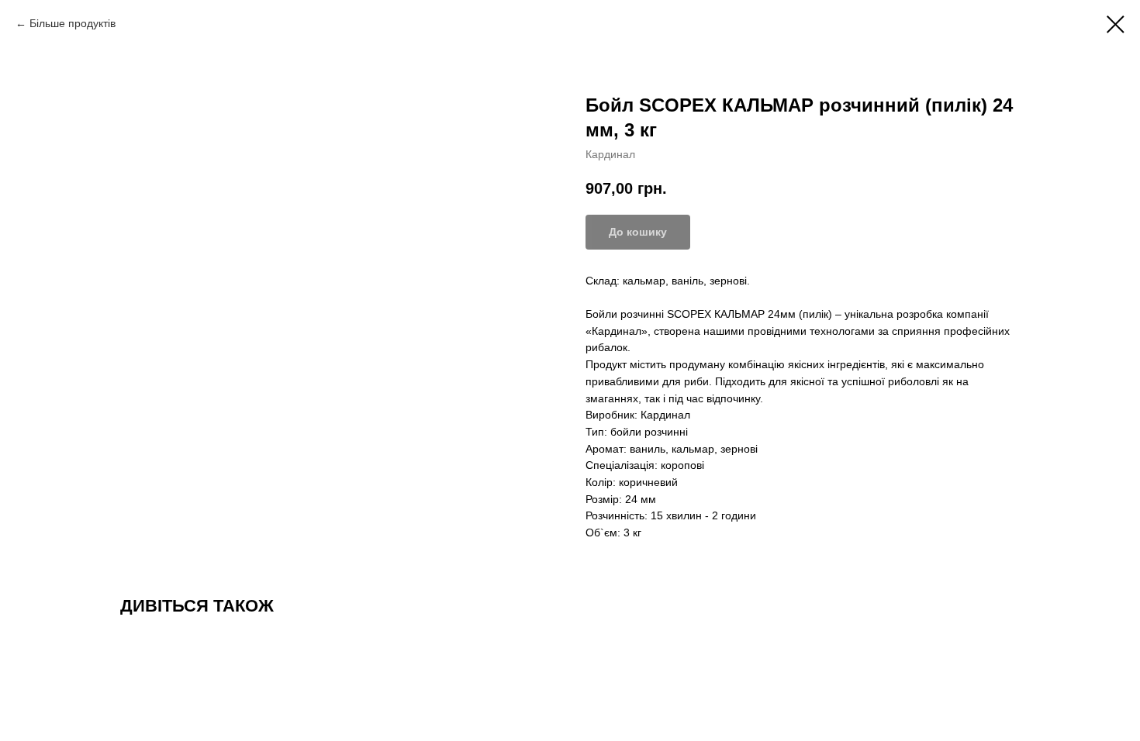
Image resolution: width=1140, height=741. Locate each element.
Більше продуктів (74, 23)
